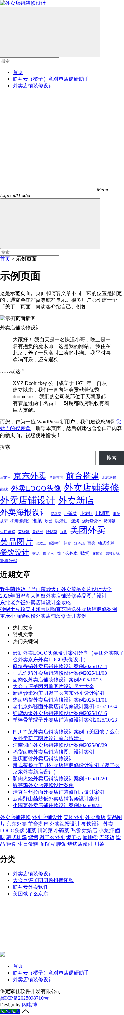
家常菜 (56, 514)
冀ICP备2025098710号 (24, 998)
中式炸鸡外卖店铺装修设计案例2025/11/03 (60, 673)
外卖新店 (76, 500)
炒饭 (48, 521)
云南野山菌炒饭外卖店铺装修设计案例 (56, 798)
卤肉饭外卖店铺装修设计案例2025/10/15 (57, 679)
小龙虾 (86, 513)
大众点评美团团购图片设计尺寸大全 (53, 686)
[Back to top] (25, 1011)
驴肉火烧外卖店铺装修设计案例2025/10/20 (60, 778)
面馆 (91, 543)
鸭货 (84, 553)
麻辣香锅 (113, 553)
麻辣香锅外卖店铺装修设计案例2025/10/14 (60, 666)
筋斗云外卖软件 (30, 887)
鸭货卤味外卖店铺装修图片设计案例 (53, 751)
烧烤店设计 (91, 521)
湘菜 (37, 520)
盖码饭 (37, 532)
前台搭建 (82, 476)
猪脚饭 (109, 521)
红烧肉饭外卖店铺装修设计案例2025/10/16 (60, 713)
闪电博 (29, 1004)
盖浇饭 (24, 532)
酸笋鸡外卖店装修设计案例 (43, 785)
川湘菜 (102, 513)
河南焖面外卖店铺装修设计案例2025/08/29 (60, 745)
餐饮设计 (14, 552)
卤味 (4, 489)
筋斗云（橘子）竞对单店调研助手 (51, 79)
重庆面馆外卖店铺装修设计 (43, 758)
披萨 (4, 521)
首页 (18, 72)
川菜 (116, 513)
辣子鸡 (79, 543)
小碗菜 (70, 513)
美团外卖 (88, 530)
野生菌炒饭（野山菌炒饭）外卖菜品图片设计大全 (56, 589)
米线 (63, 532)
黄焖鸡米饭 (8, 561)
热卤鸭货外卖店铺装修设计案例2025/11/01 (60, 699)
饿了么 (48, 553)
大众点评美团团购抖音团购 (43, 880)
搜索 (5, 447)
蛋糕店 (41, 543)
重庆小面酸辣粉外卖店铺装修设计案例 (43, 616)
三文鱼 (5, 477)
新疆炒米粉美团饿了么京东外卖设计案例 (58, 693)
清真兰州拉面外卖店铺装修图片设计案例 (58, 792)
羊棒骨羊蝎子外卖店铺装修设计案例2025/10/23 (65, 720)
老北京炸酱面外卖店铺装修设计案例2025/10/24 (65, 706)
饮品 (36, 553)
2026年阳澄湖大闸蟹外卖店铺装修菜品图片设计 (53, 596)
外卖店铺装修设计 (33, 85)
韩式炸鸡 (106, 543)
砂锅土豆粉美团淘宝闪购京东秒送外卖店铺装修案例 (58, 609)
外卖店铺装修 (91, 487)
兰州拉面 (56, 477)
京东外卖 (29, 476)
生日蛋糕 (7, 532)
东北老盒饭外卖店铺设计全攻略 (35, 602)
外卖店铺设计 (27, 500)
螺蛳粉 (55, 543)
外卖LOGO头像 (36, 488)
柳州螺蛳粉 (20, 521)
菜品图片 (16, 542)
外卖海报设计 (24, 512)
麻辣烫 (97, 553)
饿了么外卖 (67, 553)
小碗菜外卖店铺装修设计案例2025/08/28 (57, 805)
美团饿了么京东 (30, 893)
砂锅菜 (51, 532)
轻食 (67, 543)
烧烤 (75, 521)
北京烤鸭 (109, 477)
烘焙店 (61, 520)
